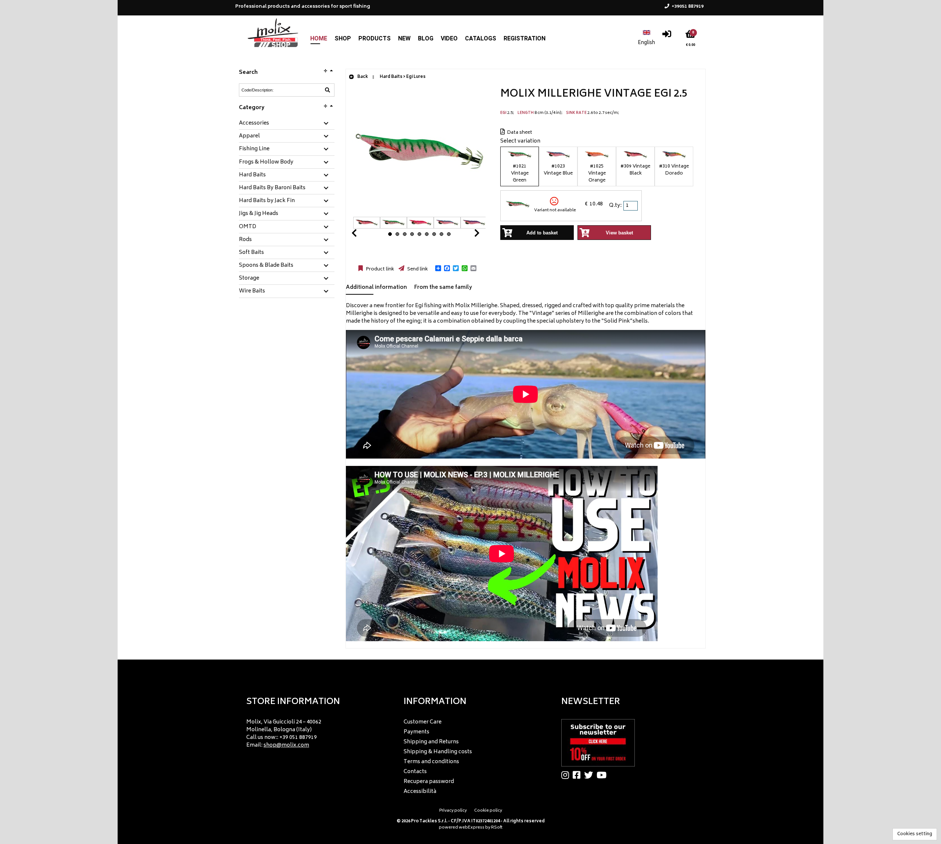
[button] (438, 268)
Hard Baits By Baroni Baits (272, 188)
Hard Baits (252, 175)
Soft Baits (251, 252)
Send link (417, 269)
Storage (249, 278)
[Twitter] (590, 775)
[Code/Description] (327, 90)
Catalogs (480, 38)
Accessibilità (420, 791)
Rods (245, 240)
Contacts (415, 771)
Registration (524, 38)
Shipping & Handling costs (438, 752)
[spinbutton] (631, 205)
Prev (363, 235)
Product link (379, 269)
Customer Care (422, 722)
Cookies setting (914, 834)
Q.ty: (615, 205)
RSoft (496, 827)
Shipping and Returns (431, 742)
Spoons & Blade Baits (266, 265)
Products (374, 38)
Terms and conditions (431, 761)
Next (468, 235)
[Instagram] (567, 775)
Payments (416, 732)
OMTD (247, 227)
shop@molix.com (286, 745)
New (404, 38)
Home (318, 38)
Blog (425, 38)
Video (449, 38)
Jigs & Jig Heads (258, 214)
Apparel (249, 136)
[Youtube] (603, 775)
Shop (342, 38)
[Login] (666, 35)
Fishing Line (254, 149)
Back (362, 76)
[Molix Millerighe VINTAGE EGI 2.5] (419, 213)
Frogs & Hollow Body (266, 162)
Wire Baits (252, 291)
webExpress (471, 827)
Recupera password (429, 781)
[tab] (286, 124)
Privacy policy (453, 810)
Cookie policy (488, 810)
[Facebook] (578, 775)
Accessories (254, 123)
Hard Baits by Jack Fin (267, 201)
